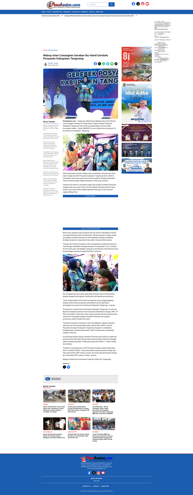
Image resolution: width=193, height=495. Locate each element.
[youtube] (148, 5)
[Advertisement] (60, 32)
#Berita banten (56, 379)
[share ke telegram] (108, 65)
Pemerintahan (53, 50)
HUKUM (49, 12)
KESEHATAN (76, 12)
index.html (99, 12)
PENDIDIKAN (67, 12)
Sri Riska (50, 63)
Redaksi (96, 486)
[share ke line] (112, 65)
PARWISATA (84, 12)
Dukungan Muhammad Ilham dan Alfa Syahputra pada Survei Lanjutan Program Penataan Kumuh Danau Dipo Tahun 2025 (84, 16)
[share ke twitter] (100, 65)
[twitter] (138, 5)
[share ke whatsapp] (104, 65)
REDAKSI (92, 12)
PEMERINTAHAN (57, 12)
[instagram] (143, 5)
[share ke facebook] (96, 65)
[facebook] (134, 5)
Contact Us (86, 486)
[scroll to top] (185, 492)
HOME (43, 12)
